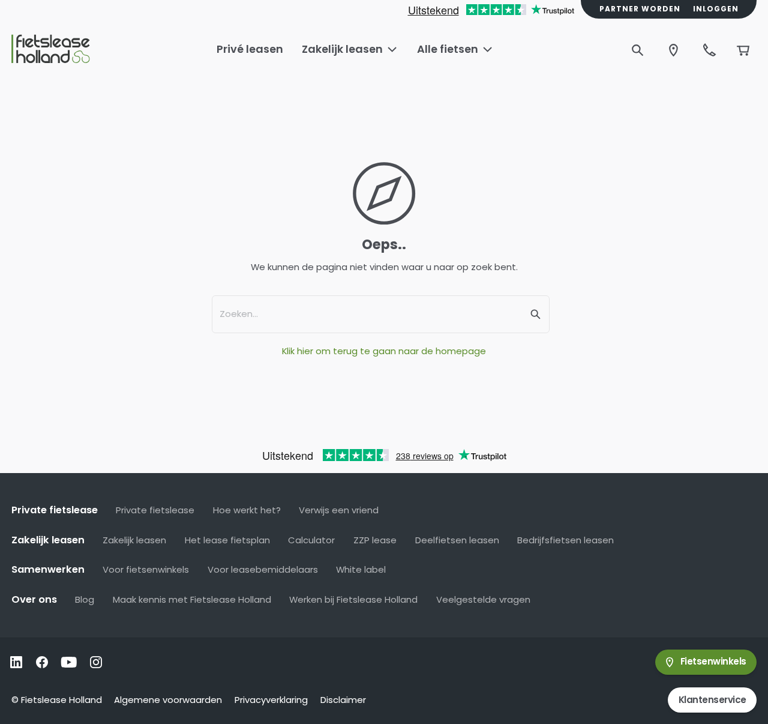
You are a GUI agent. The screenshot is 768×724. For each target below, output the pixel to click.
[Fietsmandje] (743, 50)
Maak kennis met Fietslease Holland (192, 599)
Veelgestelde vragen (483, 599)
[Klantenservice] (709, 50)
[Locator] (673, 50)
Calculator (311, 540)
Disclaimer (343, 699)
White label (361, 569)
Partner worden (639, 9)
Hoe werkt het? (247, 510)
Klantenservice (712, 699)
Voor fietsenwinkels (146, 569)
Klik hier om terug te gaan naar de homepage (384, 351)
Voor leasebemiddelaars (263, 569)
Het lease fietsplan (227, 540)
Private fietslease (155, 510)
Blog (84, 599)
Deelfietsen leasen (457, 540)
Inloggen (716, 9)
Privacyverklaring (271, 699)
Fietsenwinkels (713, 661)
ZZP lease (375, 540)
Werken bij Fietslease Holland (353, 599)
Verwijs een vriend (339, 510)
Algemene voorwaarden (168, 699)
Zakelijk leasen (134, 540)
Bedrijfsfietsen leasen (565, 540)
